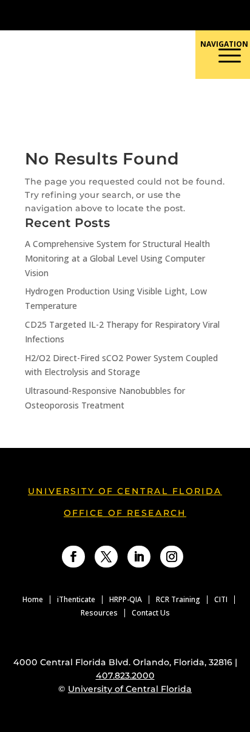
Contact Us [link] (151, 613)
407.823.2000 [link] (125, 675)
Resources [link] (99, 613)
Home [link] (32, 599)
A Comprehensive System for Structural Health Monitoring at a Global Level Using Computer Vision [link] (117, 258)
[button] (174, 105)
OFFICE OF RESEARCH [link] (125, 512)
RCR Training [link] (178, 599)
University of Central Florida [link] (125, 491)
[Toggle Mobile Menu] (234, 14)
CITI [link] (221, 599)
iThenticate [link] (76, 599)
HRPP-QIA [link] (125, 599)
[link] (96, 14)
